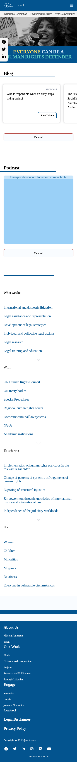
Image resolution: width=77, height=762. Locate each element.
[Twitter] (4, 49)
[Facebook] (4, 42)
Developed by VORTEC (38, 756)
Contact (10, 710)
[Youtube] (49, 748)
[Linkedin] (4, 56)
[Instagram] (31, 748)
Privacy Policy (15, 728)
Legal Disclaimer (17, 719)
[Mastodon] (40, 748)
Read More (47, 115)
